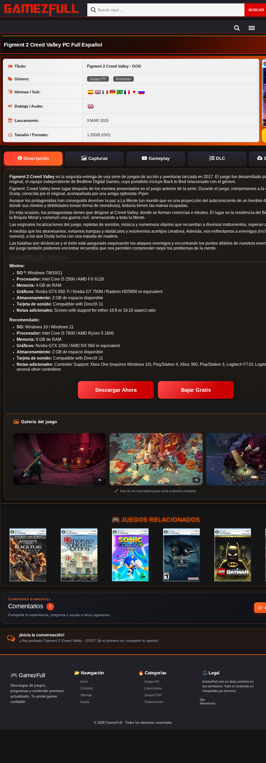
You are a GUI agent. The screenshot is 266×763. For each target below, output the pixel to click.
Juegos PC (98, 79)
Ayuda (84, 702)
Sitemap (86, 695)
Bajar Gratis (196, 390)
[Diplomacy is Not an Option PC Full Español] (79, 554)
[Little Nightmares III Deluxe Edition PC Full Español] (181, 554)
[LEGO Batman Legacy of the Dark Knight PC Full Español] (232, 554)
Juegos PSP (153, 695)
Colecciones (153, 688)
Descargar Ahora (116, 390)
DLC (220, 158)
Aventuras (123, 79)
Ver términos (207, 701)
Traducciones (153, 702)
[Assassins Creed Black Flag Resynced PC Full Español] (28, 554)
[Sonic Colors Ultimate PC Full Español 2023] (130, 554)
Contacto (86, 688)
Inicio (84, 681)
